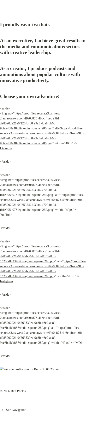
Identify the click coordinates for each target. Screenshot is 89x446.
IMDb (79, 342)
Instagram (6, 281)
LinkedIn (6, 148)
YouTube (6, 214)
